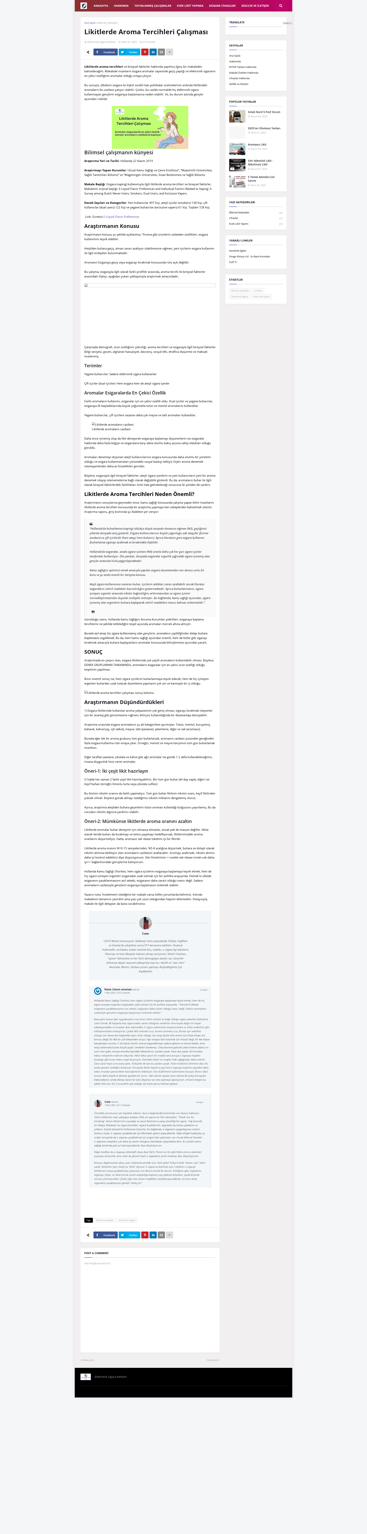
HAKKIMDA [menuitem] (121, 5)
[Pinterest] (145, 52)
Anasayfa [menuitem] (101, 5)
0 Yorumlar (149, 42)
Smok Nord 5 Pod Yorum (264, 112)
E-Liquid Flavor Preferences (121, 217)
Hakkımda (235, 61)
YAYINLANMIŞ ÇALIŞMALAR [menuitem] (152, 5)
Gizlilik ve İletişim (238, 84)
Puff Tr (233, 262)
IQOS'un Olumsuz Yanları (264, 128)
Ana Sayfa (89, 22)
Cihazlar (256, 218)
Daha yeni (88, 1360)
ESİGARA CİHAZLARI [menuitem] (222, 5)
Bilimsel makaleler (108, 22)
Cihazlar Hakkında (239, 78)
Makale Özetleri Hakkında (243, 72)
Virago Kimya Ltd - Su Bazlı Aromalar (249, 256)
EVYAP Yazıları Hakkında (242, 67)
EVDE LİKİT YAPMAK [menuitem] (190, 5)
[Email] (161, 52)
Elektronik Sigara (127, 1220)
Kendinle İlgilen (237, 250)
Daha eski (212, 1360)
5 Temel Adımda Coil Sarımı (261, 179)
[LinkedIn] (153, 52)
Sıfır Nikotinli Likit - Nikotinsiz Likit (260, 162)
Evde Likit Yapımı (256, 223)
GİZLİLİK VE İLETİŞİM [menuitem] (255, 5)
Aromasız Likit (257, 144)
